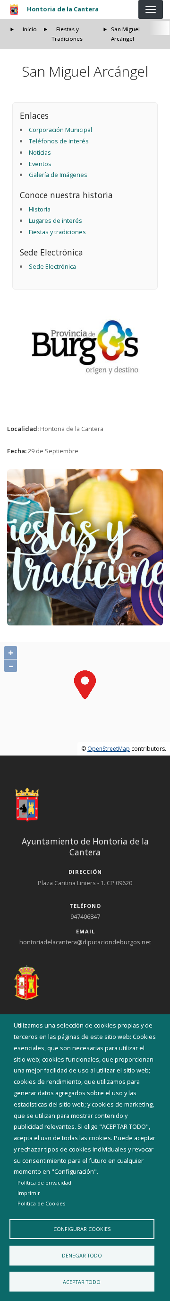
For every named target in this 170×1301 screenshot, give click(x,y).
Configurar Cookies (81, 1228)
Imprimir (28, 1192)
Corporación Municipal (60, 129)
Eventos (40, 163)
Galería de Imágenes (58, 174)
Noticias (40, 152)
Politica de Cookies (41, 1203)
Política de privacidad (44, 1182)
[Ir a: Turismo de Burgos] (85, 347)
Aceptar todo (82, 1281)
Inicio (30, 29)
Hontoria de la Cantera (63, 9)
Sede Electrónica (52, 266)
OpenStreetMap (108, 749)
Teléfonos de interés (59, 141)
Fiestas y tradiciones (57, 232)
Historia (40, 209)
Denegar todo (82, 1255)
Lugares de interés (55, 220)
